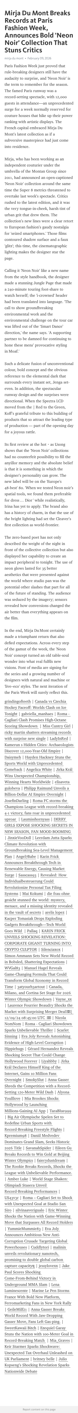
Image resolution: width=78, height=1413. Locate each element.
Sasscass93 (27, 875)
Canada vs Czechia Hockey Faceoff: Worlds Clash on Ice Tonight (36, 707)
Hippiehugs (14, 1048)
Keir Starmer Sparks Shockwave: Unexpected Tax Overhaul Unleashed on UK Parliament (39, 1352)
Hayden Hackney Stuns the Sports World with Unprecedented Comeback (38, 763)
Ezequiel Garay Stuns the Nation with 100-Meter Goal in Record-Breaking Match (39, 1334)
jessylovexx (48, 1265)
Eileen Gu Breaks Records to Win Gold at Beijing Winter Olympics (39, 1154)
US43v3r (12, 1197)
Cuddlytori (40, 1247)
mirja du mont (14, 58)
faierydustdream (51, 1160)
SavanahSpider (38, 1148)
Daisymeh (13, 757)
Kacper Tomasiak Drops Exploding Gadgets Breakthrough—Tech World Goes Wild (36, 924)
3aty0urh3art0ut (31, 986)
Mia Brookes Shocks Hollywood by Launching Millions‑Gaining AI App (32, 1104)
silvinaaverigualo (30, 1210)
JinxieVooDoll (19, 837)
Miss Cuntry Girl (56, 726)
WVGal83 (12, 968)
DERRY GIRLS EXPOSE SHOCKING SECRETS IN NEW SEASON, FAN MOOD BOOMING (39, 825)
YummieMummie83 (24, 1228)
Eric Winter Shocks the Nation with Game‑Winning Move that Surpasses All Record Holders (39, 1216)
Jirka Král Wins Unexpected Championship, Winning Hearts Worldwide (39, 775)
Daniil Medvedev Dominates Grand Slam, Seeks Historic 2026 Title (38, 1141)
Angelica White (39, 769)
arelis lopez (54, 912)
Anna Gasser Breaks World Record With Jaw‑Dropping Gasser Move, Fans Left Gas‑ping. (35, 1315)
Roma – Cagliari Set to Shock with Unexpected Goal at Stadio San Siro (39, 1204)
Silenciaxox (50, 949)
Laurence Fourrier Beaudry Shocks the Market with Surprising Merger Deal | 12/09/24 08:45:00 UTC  (39, 1011)
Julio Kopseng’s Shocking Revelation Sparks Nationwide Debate (37, 1365)
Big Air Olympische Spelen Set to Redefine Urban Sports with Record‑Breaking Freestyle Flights (35, 1123)
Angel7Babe (26, 856)
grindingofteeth (18, 701)
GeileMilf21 (17, 1309)
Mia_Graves (60, 1340)
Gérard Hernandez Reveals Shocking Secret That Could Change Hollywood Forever (39, 1055)
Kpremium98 (16, 1135)
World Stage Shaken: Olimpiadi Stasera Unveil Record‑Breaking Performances (37, 1185)
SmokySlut (35, 1079)
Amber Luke (18, 1179)
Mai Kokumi (32, 893)
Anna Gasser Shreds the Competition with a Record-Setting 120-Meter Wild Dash (38, 1085)
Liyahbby (49, 1061)
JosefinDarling (17, 800)
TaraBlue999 (60, 1110)
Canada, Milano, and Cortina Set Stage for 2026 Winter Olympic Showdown (38, 993)
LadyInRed (59, 738)
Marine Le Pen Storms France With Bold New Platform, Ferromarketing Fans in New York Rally (38, 1296)
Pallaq (32, 930)
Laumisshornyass (35, 819)
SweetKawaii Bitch (20, 1328)
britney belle (44, 1358)
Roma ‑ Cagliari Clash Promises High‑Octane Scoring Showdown (38, 720)
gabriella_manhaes (37, 713)
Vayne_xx (64, 999)
